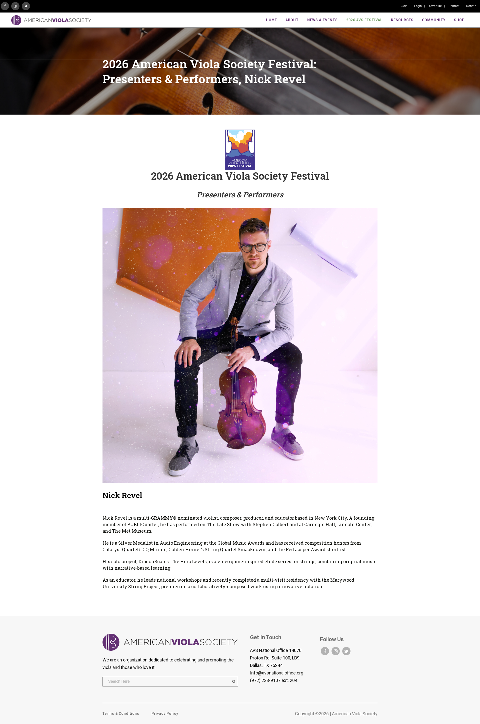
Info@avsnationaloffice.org (276, 672)
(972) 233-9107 (265, 680)
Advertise (435, 6)
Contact (454, 6)
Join (405, 6)
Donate (471, 6)
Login (418, 6)
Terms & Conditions (120, 713)
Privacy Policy (165, 713)
